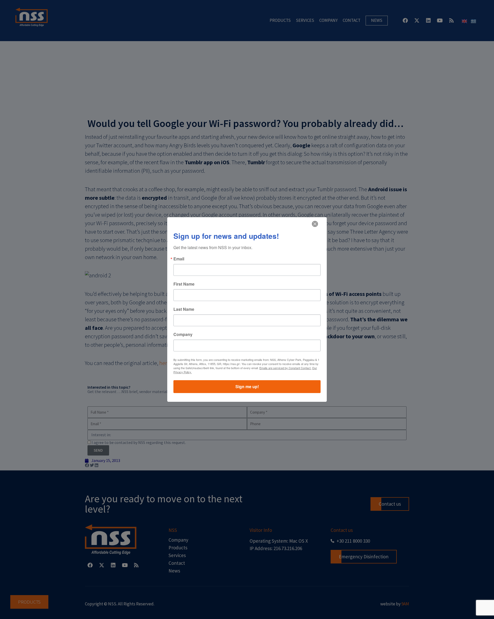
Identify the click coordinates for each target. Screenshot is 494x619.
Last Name (183, 309)
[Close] (315, 224)
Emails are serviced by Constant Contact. (285, 368)
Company (182, 334)
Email (178, 259)
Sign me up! (247, 386)
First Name (184, 284)
